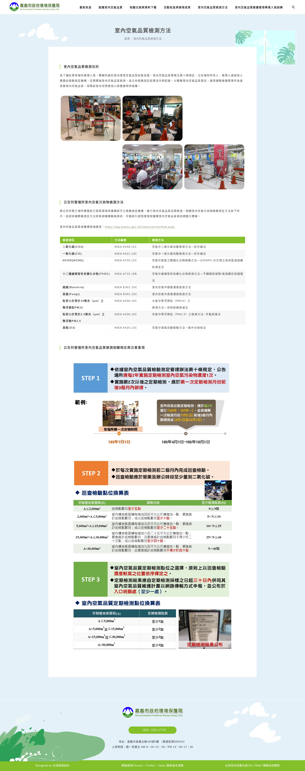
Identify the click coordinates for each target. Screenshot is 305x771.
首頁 (127, 38)
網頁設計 (64, 765)
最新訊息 (86, 7)
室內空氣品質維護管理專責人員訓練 (259, 7)
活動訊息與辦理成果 (177, 7)
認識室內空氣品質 (111, 7)
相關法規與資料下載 (143, 7)
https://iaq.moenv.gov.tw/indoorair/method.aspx (140, 226)
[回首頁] (34, 7)
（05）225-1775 (153, 730)
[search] (294, 7)
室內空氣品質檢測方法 (213, 7)
